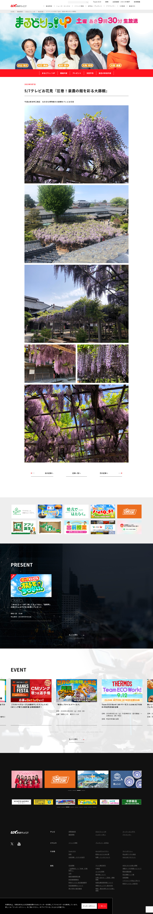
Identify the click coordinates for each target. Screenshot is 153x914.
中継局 (98, 868)
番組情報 (49, 6)
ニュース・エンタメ (63, 6)
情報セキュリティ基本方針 (104, 886)
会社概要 (71, 865)
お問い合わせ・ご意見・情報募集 (105, 879)
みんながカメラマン (102, 851)
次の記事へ (104, 473)
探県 (106, 2)
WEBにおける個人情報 (130, 865)
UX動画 (122, 6)
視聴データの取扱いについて (132, 868)
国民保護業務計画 (74, 877)
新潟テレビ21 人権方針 (130, 884)
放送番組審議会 (74, 880)
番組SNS (132, 6)
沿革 (70, 873)
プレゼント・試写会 (102, 843)
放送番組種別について (76, 886)
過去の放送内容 (105, 73)
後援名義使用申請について (104, 883)
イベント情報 (79, 6)
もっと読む (73, 634)
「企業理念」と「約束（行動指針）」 (78, 869)
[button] (70, 790)
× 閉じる (102, 906)
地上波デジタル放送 (129, 854)
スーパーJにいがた (129, 832)
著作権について (101, 875)
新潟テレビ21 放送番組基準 (78, 883)
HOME (13, 11)
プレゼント (76, 73)
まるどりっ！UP (30, 11)
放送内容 (41, 11)
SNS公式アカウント (129, 857)
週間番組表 (72, 832)
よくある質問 (100, 872)
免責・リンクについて (103, 857)
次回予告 (90, 73)
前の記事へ (49, 473)
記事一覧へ (76, 473)
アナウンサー (111, 6)
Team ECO (97, 2)
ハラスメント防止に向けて (131, 881)
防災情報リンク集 (128, 875)
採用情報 (137, 2)
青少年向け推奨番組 (75, 889)
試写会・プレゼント (95, 6)
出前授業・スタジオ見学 (121, 2)
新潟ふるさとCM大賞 (102, 854)
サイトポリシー (128, 851)
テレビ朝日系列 (101, 865)
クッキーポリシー (89, 906)
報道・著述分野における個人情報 (105, 890)
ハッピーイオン (101, 835)
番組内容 (63, 73)
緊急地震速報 (127, 872)
